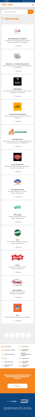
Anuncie (17, 386)
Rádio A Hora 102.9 (29, 1)
